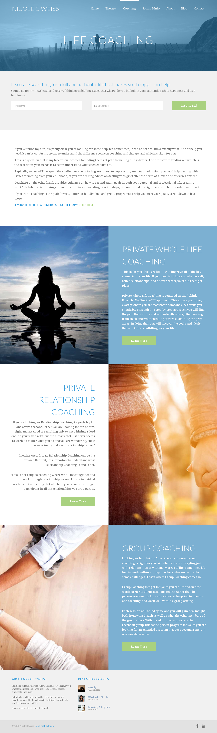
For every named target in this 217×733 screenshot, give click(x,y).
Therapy (110, 8)
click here (86, 204)
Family (92, 687)
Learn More (139, 340)
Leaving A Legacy (99, 707)
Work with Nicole (98, 697)
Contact (199, 8)
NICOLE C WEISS (35, 8)
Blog (184, 8)
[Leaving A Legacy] (81, 707)
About (170, 8)
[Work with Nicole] (81, 697)
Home (95, 8)
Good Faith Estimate (44, 726)
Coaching (129, 8)
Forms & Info (151, 8)
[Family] (81, 688)
